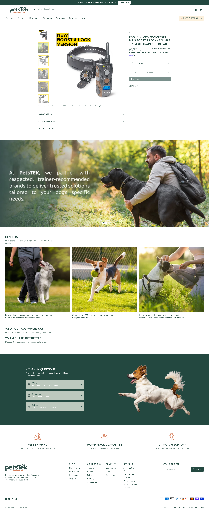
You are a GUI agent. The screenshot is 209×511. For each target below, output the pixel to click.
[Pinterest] (141, 91)
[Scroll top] (206, 508)
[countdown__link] (191, 18)
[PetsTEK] (19, 9)
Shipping (131, 51)
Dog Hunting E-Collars (49, 106)
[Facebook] (136, 91)
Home (39, 106)
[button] (201, 10)
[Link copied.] (145, 91)
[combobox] (53, 9)
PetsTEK (12, 507)
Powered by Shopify (21, 507)
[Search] (33, 9)
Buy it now (135, 79)
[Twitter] (132, 91)
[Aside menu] (7, 10)
